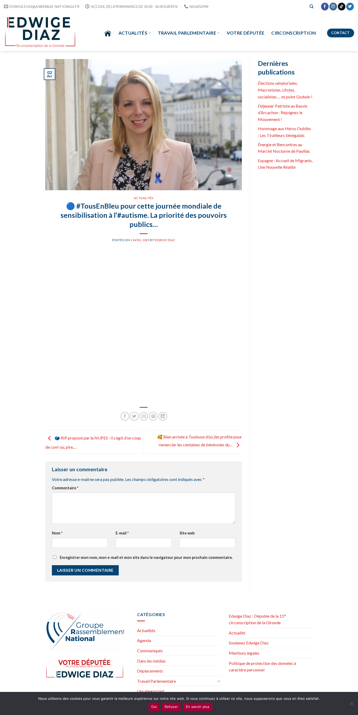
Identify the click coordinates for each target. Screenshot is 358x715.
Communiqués (150, 650)
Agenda (144, 640)
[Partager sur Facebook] (125, 416)
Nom (57, 533)
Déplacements (150, 670)
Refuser (171, 707)
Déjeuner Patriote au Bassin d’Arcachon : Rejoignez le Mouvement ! (282, 112)
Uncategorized (150, 690)
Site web (187, 533)
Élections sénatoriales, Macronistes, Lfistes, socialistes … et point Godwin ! (285, 90)
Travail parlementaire (187, 33)
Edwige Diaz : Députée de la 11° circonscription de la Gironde (257, 619)
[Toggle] (219, 681)
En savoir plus (198, 707)
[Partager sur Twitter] (134, 416)
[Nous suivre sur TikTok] (341, 6)
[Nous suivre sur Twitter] (350, 6)
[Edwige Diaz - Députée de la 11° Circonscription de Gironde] (40, 32)
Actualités (133, 33)
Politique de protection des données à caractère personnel (262, 666)
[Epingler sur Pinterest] (153, 416)
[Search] (311, 6)
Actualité (237, 632)
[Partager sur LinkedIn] (163, 416)
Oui (154, 707)
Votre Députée (246, 33)
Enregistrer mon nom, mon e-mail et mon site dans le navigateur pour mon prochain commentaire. (146, 557)
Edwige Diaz (165, 240)
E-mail (122, 533)
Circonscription (293, 33)
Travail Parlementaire (156, 681)
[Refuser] (351, 705)
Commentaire (65, 488)
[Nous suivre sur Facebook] (325, 6)
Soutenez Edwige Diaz (249, 642)
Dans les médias (151, 660)
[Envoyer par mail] (143, 416)
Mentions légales (244, 652)
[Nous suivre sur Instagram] (333, 6)
